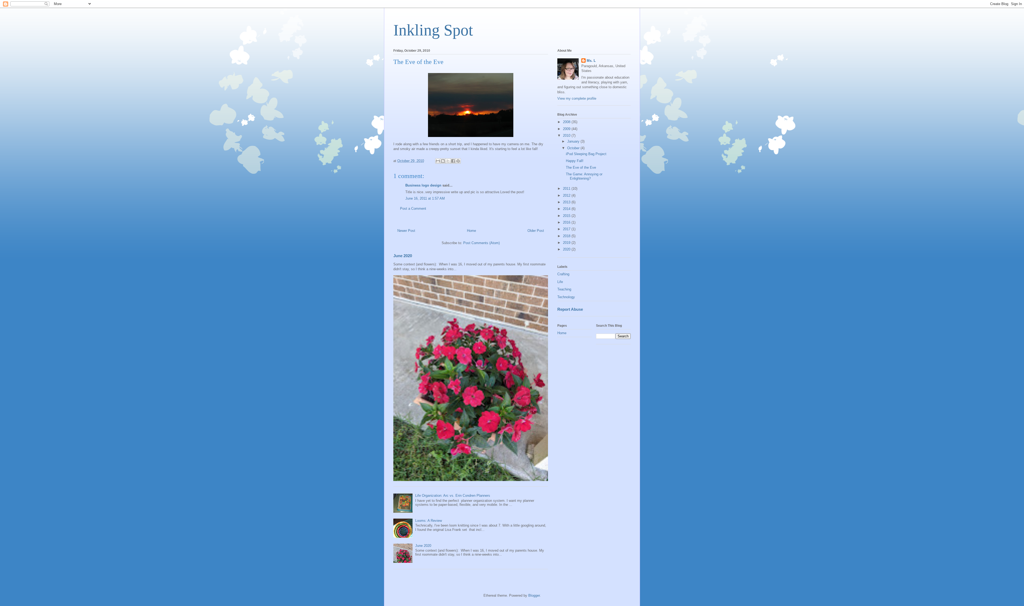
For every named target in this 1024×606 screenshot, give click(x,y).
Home (471, 231)
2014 (567, 209)
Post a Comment (413, 209)
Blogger (534, 595)
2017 (567, 229)
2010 (567, 136)
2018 (567, 236)
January (574, 141)
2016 (567, 222)
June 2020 (402, 255)
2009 (567, 129)
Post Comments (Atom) (481, 243)
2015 (567, 216)
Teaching (564, 289)
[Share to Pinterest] (458, 161)
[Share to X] (448, 161)
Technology (566, 297)
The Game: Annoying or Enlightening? (584, 176)
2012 (567, 195)
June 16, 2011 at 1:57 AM (425, 198)
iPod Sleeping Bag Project (586, 154)
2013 (567, 202)
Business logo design (423, 185)
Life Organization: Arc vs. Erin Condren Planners (452, 496)
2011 (567, 189)
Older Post (535, 231)
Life (560, 282)
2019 (567, 243)
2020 (567, 249)
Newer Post (406, 231)
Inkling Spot (433, 30)
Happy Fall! (574, 161)
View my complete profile (576, 98)
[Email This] (438, 161)
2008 (567, 122)
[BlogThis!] (443, 161)
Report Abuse (570, 309)
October (574, 148)
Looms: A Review (428, 521)
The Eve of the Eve (581, 167)
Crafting (563, 274)
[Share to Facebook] (453, 161)
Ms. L (591, 61)
